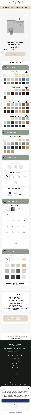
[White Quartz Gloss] (24, 277)
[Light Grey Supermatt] (20, 118)
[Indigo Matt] (4, 83)
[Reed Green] (23, 143)
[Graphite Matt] (20, 83)
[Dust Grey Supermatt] (20, 122)
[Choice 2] (24, 209)
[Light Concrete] (12, 83)
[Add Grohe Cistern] (21, 193)
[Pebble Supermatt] (27, 118)
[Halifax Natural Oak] (27, 104)
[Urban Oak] (23, 104)
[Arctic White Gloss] (12, 260)
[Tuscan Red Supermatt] (12, 122)
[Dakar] (20, 140)
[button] (28, 388)
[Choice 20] (7, 238)
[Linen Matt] (20, 75)
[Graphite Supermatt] (20, 125)
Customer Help (15, 368)
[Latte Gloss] (4, 93)
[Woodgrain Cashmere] (12, 104)
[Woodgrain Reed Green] (20, 107)
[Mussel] (23, 140)
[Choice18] (24, 232)
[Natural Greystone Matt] (18, 271)
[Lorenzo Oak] (8, 151)
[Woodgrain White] (4, 104)
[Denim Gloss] (8, 93)
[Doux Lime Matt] (12, 265)
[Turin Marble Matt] (24, 260)
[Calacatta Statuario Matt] (18, 260)
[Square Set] (18, 176)
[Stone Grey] (12, 143)
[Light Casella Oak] (20, 111)
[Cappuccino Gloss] (27, 89)
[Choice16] (12, 232)
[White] (4, 140)
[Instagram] (8, 355)
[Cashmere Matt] (12, 79)
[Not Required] (7, 176)
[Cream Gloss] (12, 89)
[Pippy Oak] (8, 107)
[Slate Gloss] (4, 97)
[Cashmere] (4, 143)
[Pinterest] (13, 355)
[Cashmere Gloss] (20, 89)
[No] (10, 193)
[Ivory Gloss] (8, 89)
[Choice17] (18, 232)
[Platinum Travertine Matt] (24, 271)
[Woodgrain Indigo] (27, 107)
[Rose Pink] (27, 140)
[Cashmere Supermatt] (4, 122)
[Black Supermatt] (23, 125)
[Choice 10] (24, 221)
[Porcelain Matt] (8, 75)
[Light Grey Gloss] (16, 89)
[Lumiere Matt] (12, 271)
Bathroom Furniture (8, 11)
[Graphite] (16, 147)
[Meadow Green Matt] (27, 75)
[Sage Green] (20, 143)
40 (14, 338)
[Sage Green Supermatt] (23, 122)
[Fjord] (27, 143)
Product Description (11, 54)
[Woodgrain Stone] (8, 104)
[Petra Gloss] (18, 265)
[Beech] (16, 111)
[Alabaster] (12, 140)
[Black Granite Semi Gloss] (12, 277)
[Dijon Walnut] (23, 147)
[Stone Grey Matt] (8, 83)
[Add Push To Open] (12, 209)
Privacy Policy (19, 412)
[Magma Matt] (7, 277)
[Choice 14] (24, 226)
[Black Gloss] (27, 93)
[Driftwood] (16, 107)
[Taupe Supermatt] (12, 118)
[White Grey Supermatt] (4, 118)
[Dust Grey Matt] (4, 79)
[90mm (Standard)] (10, 167)
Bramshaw (15, 11)
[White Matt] (4, 75)
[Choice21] (12, 238)
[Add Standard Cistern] (15, 193)
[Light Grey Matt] (8, 79)
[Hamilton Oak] (12, 151)
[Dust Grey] (16, 143)
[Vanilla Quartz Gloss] (7, 265)
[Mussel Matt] (23, 75)
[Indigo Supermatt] (16, 125)
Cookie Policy (12, 412)
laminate (18, 338)
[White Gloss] (4, 89)
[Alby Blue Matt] (23, 79)
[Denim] (8, 147)
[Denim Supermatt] (8, 122)
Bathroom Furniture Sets (14, 336)
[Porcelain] (8, 140)
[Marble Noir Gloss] (18, 277)
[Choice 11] (7, 226)
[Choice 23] (24, 238)
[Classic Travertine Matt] (24, 265)
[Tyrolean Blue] (4, 147)
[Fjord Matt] (20, 79)
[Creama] (16, 140)
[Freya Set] (15, 182)
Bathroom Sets (22, 11)
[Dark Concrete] (16, 83)
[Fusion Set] (12, 176)
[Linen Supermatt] (16, 118)
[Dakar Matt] (16, 79)
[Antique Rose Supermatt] (23, 118)
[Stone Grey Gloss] (23, 89)
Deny (15, 405)
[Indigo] (12, 147)
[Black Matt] (23, 83)
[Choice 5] (18, 215)
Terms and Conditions (15, 361)
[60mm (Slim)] (15, 167)
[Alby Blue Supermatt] (8, 125)
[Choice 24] (15, 244)
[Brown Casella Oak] (23, 107)
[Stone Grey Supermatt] (16, 122)
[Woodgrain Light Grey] (16, 104)
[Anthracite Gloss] (23, 93)
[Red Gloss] (12, 93)
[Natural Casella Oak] (23, 111)
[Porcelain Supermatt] (8, 118)
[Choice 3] (7, 215)
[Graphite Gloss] (20, 93)
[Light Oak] (27, 147)
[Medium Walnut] (4, 107)
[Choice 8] (12, 221)
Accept (15, 401)
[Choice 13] (18, 226)
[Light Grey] (8, 143)
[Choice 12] (12, 226)
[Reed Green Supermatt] (27, 122)
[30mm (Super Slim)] (21, 167)
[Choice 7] (7, 221)
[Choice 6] (24, 215)
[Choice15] (7, 232)
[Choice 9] (18, 221)
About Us (15, 374)
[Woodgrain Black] (12, 111)
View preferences (15, 409)
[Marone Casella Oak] (27, 111)
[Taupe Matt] (16, 75)
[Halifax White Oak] (20, 104)
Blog (15, 372)
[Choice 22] (18, 238)
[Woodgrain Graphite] (8, 111)
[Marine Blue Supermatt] (12, 125)
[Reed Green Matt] (27, 83)
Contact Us (15, 370)
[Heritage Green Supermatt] (4, 125)
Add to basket (15, 318)
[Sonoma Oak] (12, 107)
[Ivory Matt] (12, 75)
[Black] (20, 147)
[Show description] (22, 62)
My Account (15, 366)
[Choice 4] (12, 215)
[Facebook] (17, 355)
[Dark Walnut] (4, 111)
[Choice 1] (18, 209)
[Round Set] (24, 176)
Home (2, 11)
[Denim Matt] (27, 79)
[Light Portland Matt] (7, 271)
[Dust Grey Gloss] (16, 93)
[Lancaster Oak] (4, 151)
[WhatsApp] (21, 355)
